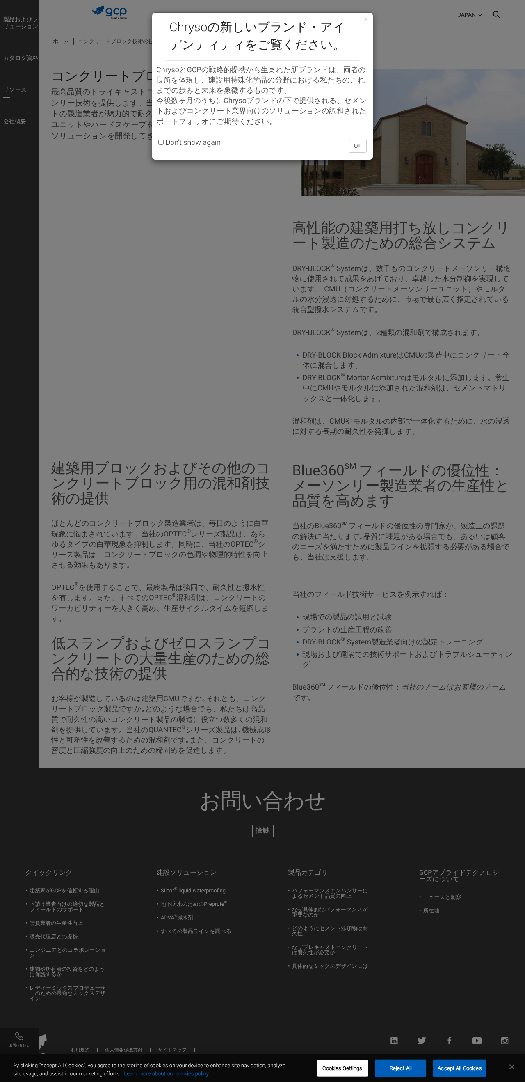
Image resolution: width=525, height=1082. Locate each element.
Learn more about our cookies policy (166, 1074)
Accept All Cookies (460, 1068)
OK (357, 145)
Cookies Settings (342, 1068)
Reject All (401, 1068)
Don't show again (192, 142)
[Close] (512, 1067)
